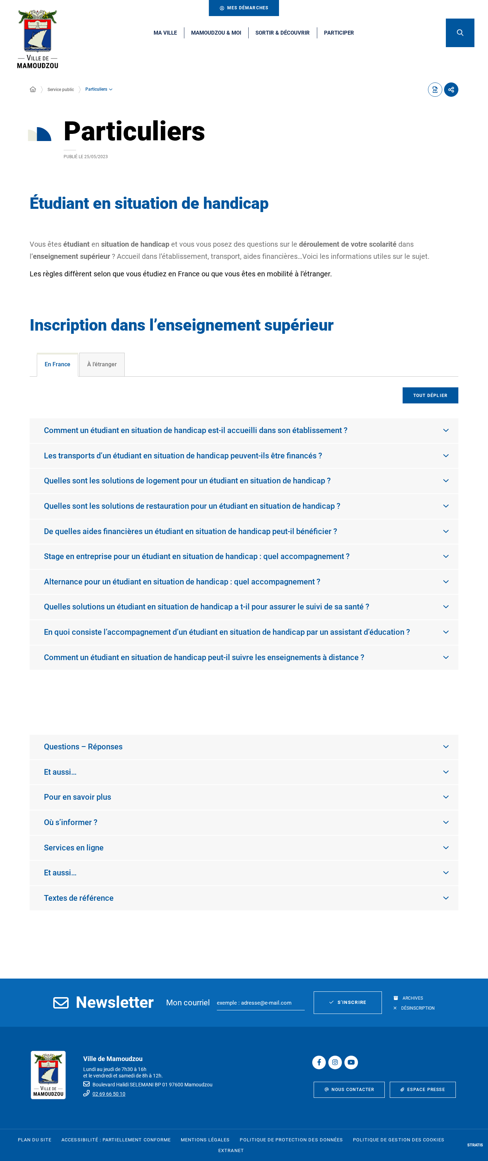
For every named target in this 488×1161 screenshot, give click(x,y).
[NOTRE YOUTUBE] (351, 1062)
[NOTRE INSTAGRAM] (335, 1062)
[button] (460, 33)
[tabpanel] (244, 548)
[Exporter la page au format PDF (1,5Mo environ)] (435, 89)
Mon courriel (188, 1002)
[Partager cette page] (451, 89)
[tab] (57, 365)
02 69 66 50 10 (109, 1094)
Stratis (475, 1145)
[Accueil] (33, 89)
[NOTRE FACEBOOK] (319, 1062)
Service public (61, 89)
